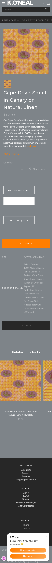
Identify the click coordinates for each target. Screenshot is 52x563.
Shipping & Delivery (26, 479)
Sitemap (26, 499)
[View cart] (48, 3)
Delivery (26, 325)
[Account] (43, 3)
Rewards (26, 473)
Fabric (15, 20)
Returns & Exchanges (26, 502)
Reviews (26, 476)
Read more (11, 153)
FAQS (26, 496)
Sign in (26, 492)
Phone (26, 524)
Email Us (26, 528)
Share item (39, 169)
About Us (26, 469)
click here (31, 145)
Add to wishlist (19, 190)
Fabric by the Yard (33, 20)
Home (5, 20)
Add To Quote (19, 220)
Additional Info (26, 244)
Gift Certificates (26, 505)
